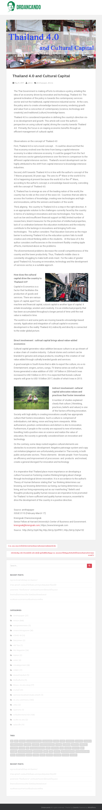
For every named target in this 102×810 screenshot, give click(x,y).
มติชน (15, 705)
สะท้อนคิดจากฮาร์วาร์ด (21, 714)
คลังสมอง (75, 744)
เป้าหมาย (65, 755)
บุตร (61, 748)
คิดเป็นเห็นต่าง (18, 680)
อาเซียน (35, 755)
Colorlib (76, 807)
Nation (16, 655)
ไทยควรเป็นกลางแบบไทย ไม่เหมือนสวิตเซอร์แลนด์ (28, 594)
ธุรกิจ (48, 748)
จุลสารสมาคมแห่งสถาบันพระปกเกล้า (26, 695)
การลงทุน (27, 744)
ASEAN (22, 741)
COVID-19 (17, 635)
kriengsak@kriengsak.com (27, 525)
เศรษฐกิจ (73, 755)
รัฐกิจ (46, 751)
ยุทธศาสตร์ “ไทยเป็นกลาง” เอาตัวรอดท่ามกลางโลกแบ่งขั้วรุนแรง (34, 589)
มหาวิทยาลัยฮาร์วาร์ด (25, 751)
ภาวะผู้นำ (13, 751)
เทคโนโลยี (57, 755)
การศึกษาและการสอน (47, 744)
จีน (27, 748)
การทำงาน (79, 741)
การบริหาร (87, 741)
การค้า (62, 741)
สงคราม (56, 751)
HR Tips (16, 645)
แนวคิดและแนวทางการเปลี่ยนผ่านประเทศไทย (26, 599)
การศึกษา (36, 744)
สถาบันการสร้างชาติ (68, 751)
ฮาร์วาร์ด (49, 755)
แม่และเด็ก (17, 724)
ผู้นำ (82, 748)
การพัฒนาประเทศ (16, 744)
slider (15, 660)
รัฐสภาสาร (17, 710)
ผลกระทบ (76, 748)
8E (12, 741)
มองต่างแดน (38, 751)
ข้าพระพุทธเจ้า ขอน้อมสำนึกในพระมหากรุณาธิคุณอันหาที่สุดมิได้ (33, 585)
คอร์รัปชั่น (14, 748)
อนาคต (29, 755)
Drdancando (45, 807)
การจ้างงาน (70, 741)
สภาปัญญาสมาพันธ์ (82, 751)
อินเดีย (42, 755)
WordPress (92, 807)
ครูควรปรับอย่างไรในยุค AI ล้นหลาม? (23, 580)
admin (30, 83)
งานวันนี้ (16, 690)
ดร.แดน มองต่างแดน (21, 700)
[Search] (89, 566)
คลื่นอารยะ (83, 744)
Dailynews (17, 640)
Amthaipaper (42, 83)
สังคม (13, 755)
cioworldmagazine (21, 630)
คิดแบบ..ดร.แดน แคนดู (21, 685)
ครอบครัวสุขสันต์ (19, 675)
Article (50, 83)
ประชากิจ (68, 748)
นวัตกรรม (55, 748)
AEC (16, 741)
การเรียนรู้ (66, 744)
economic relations (34, 741)
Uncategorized (19, 665)
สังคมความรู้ (21, 755)
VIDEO (16, 670)
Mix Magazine (19, 650)
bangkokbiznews (20, 625)
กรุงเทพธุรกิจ (47, 741)
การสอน (58, 744)
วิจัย (51, 751)
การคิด (56, 741)
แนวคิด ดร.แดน (19, 719)
